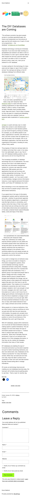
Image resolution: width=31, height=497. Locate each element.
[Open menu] (28, 3)
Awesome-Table (6, 103)
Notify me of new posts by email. (13, 471)
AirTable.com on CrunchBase (16, 45)
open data (17, 385)
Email (4, 451)
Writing (17, 395)
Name (4, 444)
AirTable (4, 125)
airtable (13, 385)
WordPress (17, 494)
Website (4, 459)
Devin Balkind (6, 3)
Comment (5, 427)
